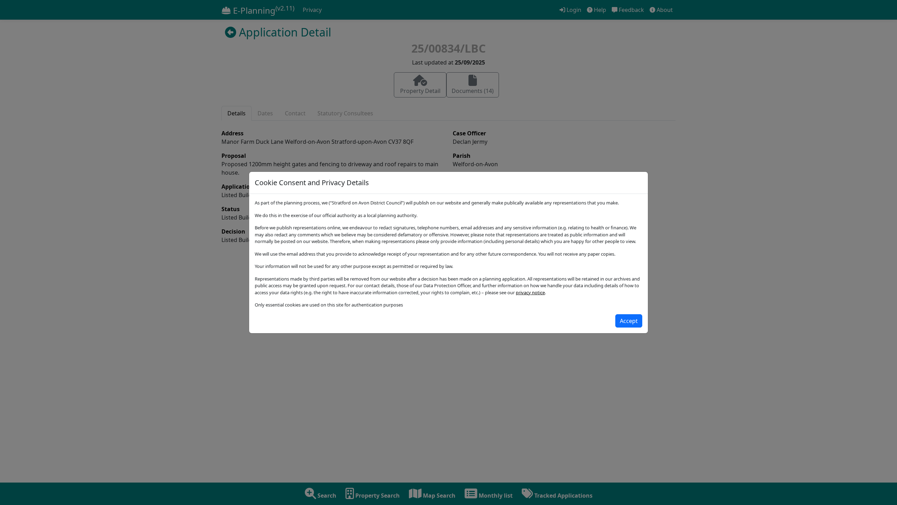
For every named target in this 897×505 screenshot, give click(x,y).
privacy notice (530, 292)
